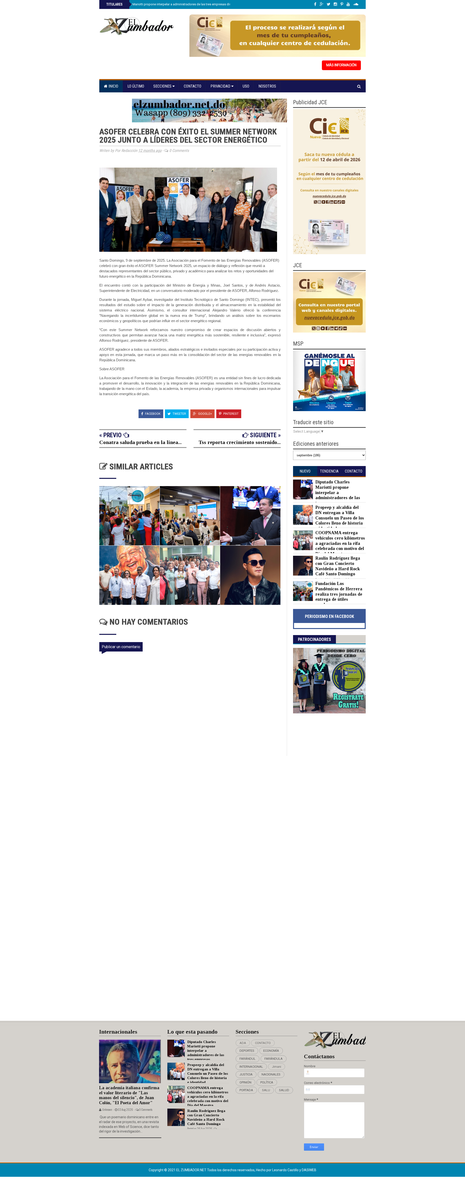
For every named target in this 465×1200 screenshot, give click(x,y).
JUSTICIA (246, 1074)
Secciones (162, 86)
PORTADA (246, 1090)
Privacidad (220, 86)
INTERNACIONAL (251, 1066)
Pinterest (231, 413)
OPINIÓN (245, 1082)
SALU (266, 1090)
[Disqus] (193, 820)
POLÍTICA (266, 1082)
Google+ (204, 413)
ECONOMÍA (271, 1050)
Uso (246, 86)
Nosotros (267, 86)
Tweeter (179, 413)
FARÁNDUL (248, 1058)
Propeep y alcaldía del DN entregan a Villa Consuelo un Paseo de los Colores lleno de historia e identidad (339, 518)
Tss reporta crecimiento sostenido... (240, 442)
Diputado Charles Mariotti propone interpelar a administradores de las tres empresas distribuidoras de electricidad (186, 4)
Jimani (276, 1066)
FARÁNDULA (273, 1058)
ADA (243, 1043)
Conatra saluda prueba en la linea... (140, 442)
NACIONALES (271, 1074)
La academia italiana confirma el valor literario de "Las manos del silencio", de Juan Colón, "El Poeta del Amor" (129, 1095)
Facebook (152, 413)
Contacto (192, 86)
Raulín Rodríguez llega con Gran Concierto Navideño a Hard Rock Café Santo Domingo (337, 566)
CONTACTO (263, 1043)
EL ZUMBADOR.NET (191, 1170)
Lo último (135, 86)
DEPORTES (247, 1050)
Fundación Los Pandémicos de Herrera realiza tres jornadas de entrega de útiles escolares (338, 594)
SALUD (284, 1090)
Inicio (113, 86)
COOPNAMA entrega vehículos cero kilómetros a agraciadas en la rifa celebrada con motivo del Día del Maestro (340, 543)
